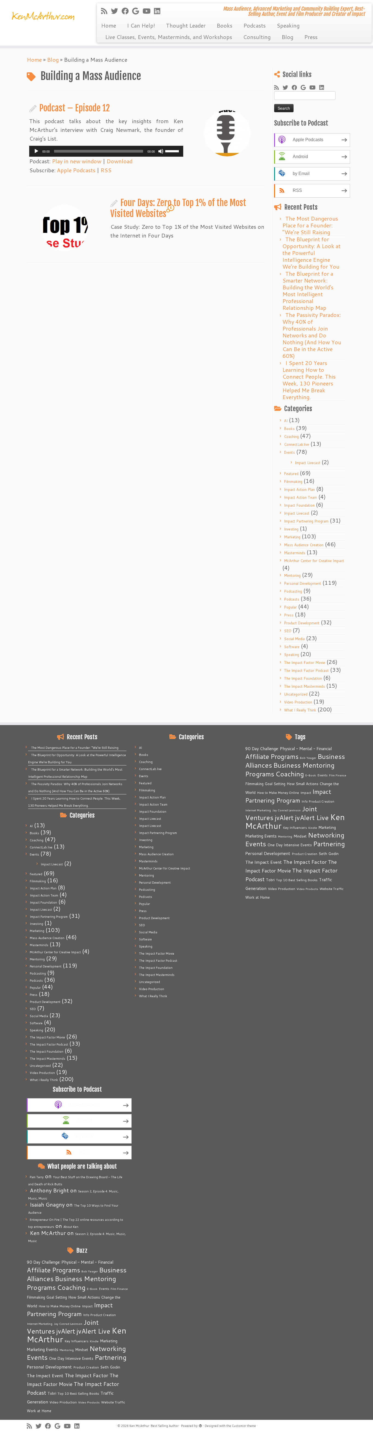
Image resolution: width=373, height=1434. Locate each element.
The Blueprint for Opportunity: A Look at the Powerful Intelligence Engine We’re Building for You (311, 252)
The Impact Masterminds (304, 686)
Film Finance (119, 1289)
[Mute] (161, 151)
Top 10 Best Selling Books (78, 1393)
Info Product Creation (99, 1315)
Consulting (257, 37)
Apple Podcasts (76, 170)
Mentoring (292, 575)
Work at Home (39, 1410)
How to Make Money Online (60, 1306)
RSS (105, 170)
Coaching (291, 436)
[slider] (172, 151)
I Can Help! (141, 25)
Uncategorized (295, 694)
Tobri (52, 1393)
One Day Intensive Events (71, 1358)
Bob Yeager (89, 1271)
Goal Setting (56, 1297)
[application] (106, 151)
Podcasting (293, 591)
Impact (87, 1306)
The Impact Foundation (303, 678)
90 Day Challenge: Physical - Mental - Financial (70, 1262)
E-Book (92, 1289)
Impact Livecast (307, 462)
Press (311, 37)
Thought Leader (186, 25)
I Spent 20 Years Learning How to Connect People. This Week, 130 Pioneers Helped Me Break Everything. (309, 380)
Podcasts (254, 25)
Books (224, 25)
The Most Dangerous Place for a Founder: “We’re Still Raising (310, 225)
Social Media (294, 638)
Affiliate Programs (53, 1270)
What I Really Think (300, 710)
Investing (291, 529)
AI (286, 420)
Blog (287, 37)
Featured (291, 473)
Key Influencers (76, 1341)
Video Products (89, 1402)
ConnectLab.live (296, 444)
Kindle (94, 1341)
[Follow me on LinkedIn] (159, 11)
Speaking (288, 25)
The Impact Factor (86, 1375)
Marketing (292, 537)
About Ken (70, 1227)
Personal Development (302, 583)
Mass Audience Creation (304, 544)
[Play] (36, 151)
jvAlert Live (93, 1331)
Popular (290, 607)
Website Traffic (113, 1402)
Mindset (81, 1349)
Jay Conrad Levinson (68, 1324)
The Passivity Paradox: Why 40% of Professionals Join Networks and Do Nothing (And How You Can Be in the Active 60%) (311, 335)
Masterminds (294, 552)
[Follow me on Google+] (137, 11)
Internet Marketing (39, 1324)
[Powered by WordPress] (200, 1425)
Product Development (301, 622)
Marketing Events (42, 1349)
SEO (287, 630)
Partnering (110, 1357)
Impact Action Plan (299, 489)
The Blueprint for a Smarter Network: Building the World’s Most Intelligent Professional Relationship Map (307, 290)
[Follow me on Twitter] (116, 11)
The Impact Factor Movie (304, 662)
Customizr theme (244, 1426)
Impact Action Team (300, 497)
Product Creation (86, 1367)
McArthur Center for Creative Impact (314, 560)
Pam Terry (37, 1177)
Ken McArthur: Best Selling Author (154, 1426)
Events (289, 452)
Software (292, 646)
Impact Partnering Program (306, 521)
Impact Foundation (299, 505)
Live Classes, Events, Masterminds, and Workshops (168, 37)
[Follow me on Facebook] (127, 11)
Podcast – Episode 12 (74, 108)
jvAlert (65, 1331)
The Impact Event (45, 1375)
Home (108, 25)
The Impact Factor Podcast (306, 670)
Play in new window (76, 161)
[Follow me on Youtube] (148, 11)
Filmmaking (293, 481)
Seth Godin (110, 1367)
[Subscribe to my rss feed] (106, 11)
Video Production (298, 702)
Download (119, 161)
